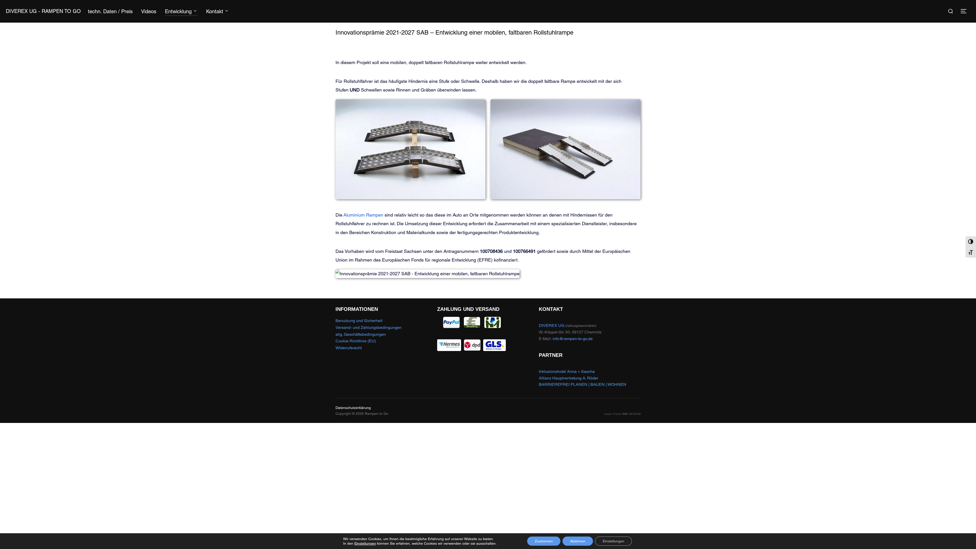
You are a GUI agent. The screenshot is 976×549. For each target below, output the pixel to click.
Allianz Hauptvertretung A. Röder (568, 378)
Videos (148, 11)
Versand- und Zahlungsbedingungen (369, 327)
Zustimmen (544, 541)
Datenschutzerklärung (353, 408)
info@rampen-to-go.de (573, 338)
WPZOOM (634, 414)
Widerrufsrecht (349, 347)
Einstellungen (365, 543)
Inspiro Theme (612, 414)
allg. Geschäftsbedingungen (361, 334)
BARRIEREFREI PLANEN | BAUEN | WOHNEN (582, 384)
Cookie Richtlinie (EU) (356, 341)
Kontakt (214, 11)
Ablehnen (577, 541)
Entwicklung (178, 11)
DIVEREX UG (551, 325)
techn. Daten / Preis (110, 11)
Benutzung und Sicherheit (359, 320)
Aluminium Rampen (363, 215)
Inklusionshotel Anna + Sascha (567, 371)
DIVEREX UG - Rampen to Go (43, 11)
